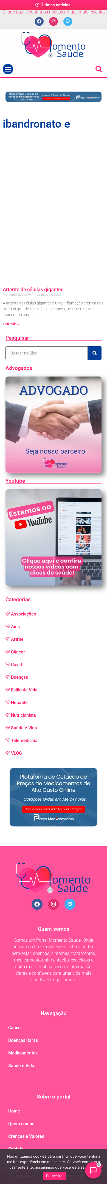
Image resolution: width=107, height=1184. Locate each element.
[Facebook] (39, 21)
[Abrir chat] (93, 1170)
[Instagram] (53, 21)
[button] (8, 69)
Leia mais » (11, 324)
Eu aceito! (55, 1176)
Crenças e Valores (26, 1136)
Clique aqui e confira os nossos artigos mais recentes (54, 12)
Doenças (19, 677)
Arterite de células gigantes (33, 289)
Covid (16, 664)
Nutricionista (23, 715)
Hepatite (19, 702)
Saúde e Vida (24, 727)
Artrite (17, 639)
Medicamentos (23, 1053)
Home (14, 1111)
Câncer (18, 652)
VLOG (16, 753)
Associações (23, 614)
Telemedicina (24, 740)
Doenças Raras (23, 1040)
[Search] (95, 353)
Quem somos (21, 1123)
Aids (15, 626)
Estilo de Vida (24, 690)
